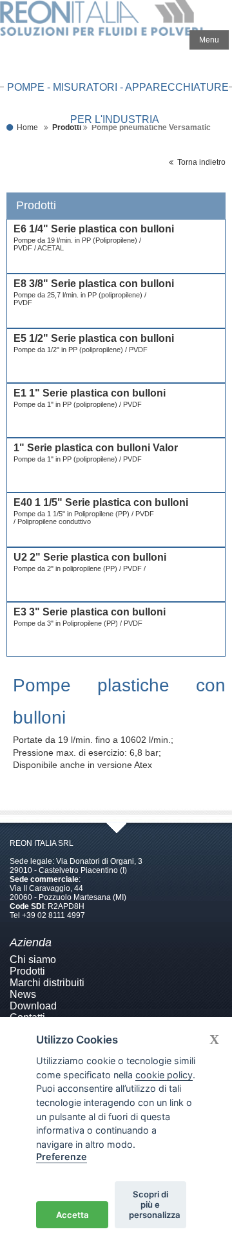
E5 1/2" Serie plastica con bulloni (94, 338)
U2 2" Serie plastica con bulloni (90, 557)
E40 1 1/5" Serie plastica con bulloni (101, 502)
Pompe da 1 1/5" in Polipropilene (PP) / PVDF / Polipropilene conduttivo (84, 517)
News (23, 994)
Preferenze (61, 1156)
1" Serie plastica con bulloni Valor (96, 447)
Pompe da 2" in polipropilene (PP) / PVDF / (81, 568)
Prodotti (27, 971)
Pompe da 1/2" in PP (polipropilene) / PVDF (81, 349)
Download (33, 1005)
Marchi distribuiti (47, 982)
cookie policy (164, 1074)
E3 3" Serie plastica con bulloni (90, 611)
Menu (209, 39)
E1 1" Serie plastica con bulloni (90, 393)
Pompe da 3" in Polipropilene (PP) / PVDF (78, 623)
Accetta (72, 1215)
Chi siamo (33, 959)
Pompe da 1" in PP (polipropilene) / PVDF (78, 404)
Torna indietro (199, 162)
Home (27, 127)
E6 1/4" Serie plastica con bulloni (94, 228)
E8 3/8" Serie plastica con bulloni (94, 283)
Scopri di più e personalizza (154, 1204)
